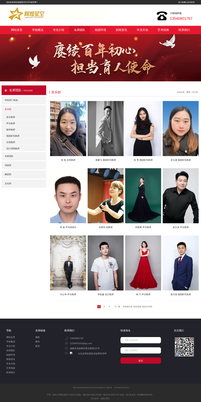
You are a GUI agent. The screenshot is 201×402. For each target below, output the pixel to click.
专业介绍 (58, 29)
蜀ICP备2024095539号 (121, 387)
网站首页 (16, 29)
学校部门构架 (11, 100)
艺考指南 (163, 29)
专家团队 (9, 156)
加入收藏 (182, 2)
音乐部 (8, 109)
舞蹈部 (8, 174)
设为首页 (191, 2)
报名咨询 (102, 353)
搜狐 (37, 337)
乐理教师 (10, 142)
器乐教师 (10, 117)
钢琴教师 (10, 129)
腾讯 (37, 341)
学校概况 (37, 29)
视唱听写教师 (12, 136)
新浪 (37, 346)
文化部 (8, 183)
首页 (188, 92)
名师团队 (79, 29)
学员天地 (142, 29)
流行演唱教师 (12, 148)
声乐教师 (10, 123)
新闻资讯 (121, 29)
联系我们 (184, 29)
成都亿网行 (105, 398)
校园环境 (100, 29)
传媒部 (8, 165)
